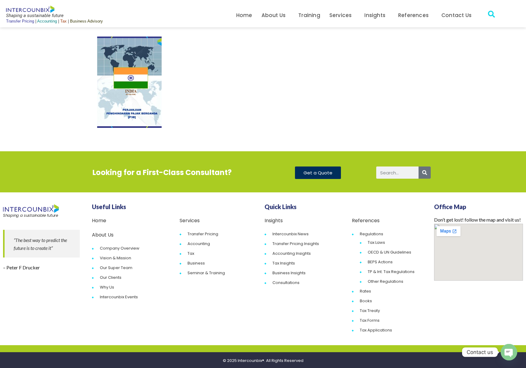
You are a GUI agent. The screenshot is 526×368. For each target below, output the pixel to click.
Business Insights (289, 273)
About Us (273, 15)
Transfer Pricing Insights (295, 244)
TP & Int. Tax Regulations (391, 272)
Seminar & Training (206, 273)
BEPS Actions (380, 262)
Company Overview (119, 248)
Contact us (456, 15)
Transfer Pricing (203, 234)
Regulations (371, 234)
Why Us (107, 287)
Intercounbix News (290, 234)
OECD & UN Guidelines (389, 252)
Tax (191, 253)
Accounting (199, 244)
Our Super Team (116, 268)
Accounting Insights (291, 253)
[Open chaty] (509, 352)
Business (196, 263)
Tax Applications (376, 330)
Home (244, 15)
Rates (365, 291)
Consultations (286, 283)
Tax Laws (376, 242)
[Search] (425, 172)
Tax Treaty (370, 311)
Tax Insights (283, 263)
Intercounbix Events (119, 297)
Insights (374, 15)
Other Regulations (385, 281)
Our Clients (110, 277)
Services (340, 15)
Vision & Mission (115, 258)
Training (309, 15)
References (413, 15)
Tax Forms (370, 320)
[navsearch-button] (491, 15)
